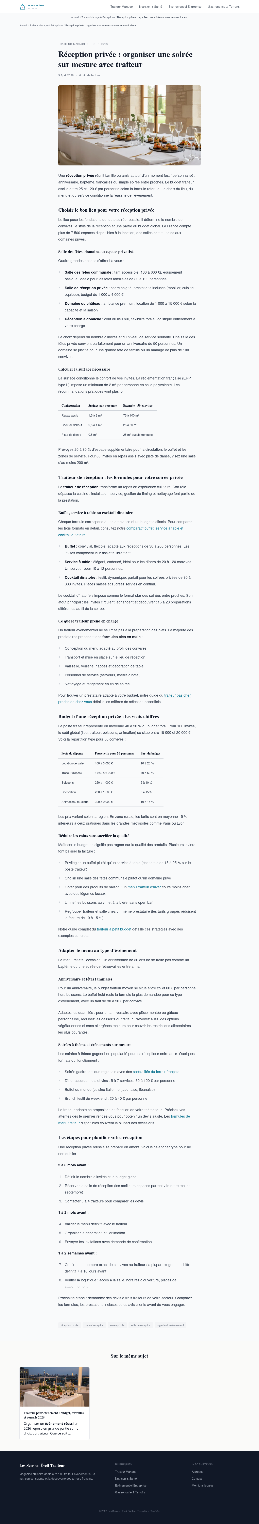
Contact (197, 1478)
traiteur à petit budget (114, 928)
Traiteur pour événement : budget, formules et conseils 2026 (54, 1415)
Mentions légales (202, 1485)
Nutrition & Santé (150, 6)
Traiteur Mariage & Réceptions (98, 17)
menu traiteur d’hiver (144, 886)
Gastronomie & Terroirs (224, 6)
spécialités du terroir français (156, 1071)
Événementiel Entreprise (185, 6)
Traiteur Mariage (121, 6)
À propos (197, 1472)
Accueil (75, 17)
